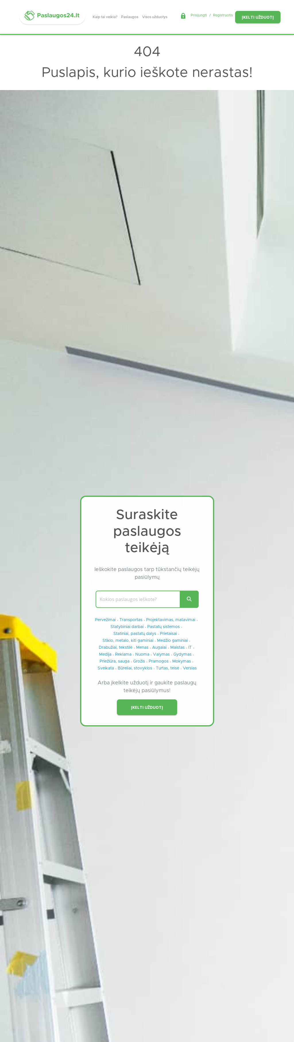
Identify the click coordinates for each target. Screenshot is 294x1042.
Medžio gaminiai (172, 641)
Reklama (123, 654)
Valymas (161, 654)
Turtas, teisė (167, 668)
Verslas (190, 668)
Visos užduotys (154, 17)
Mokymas (181, 661)
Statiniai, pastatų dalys (134, 634)
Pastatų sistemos (163, 627)
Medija (105, 654)
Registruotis (223, 15)
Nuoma (142, 654)
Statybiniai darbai (127, 627)
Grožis (139, 661)
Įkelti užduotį (258, 17)
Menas (142, 648)
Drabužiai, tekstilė (115, 648)
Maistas (177, 648)
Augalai (159, 648)
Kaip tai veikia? (105, 17)
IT (190, 648)
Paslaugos (129, 17)
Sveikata (106, 668)
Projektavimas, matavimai (170, 620)
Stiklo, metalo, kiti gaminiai (127, 641)
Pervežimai (105, 620)
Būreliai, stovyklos (135, 668)
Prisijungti (199, 15)
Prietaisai (168, 634)
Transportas (130, 620)
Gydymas (182, 654)
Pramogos (159, 661)
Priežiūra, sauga (114, 661)
